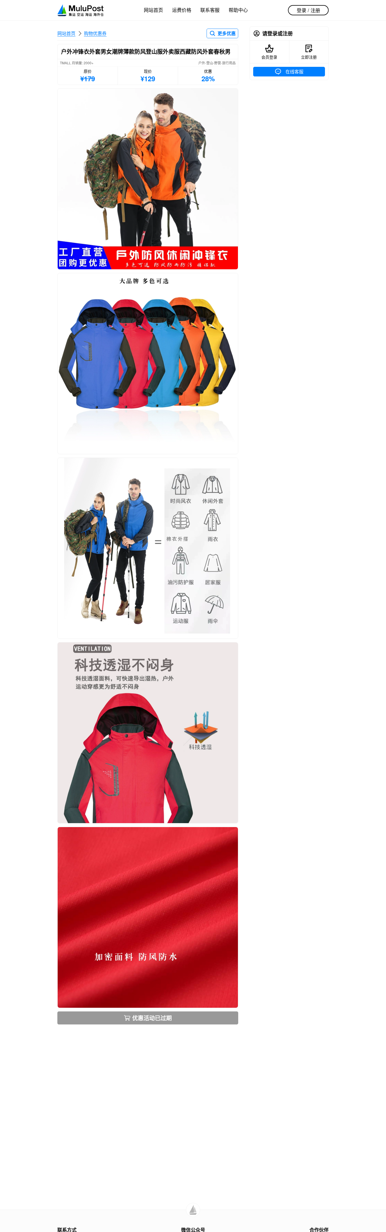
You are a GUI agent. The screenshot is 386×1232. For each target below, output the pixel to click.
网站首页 (153, 9)
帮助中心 (238, 9)
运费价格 (181, 9)
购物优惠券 (95, 33)
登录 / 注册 (308, 10)
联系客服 (210, 9)
